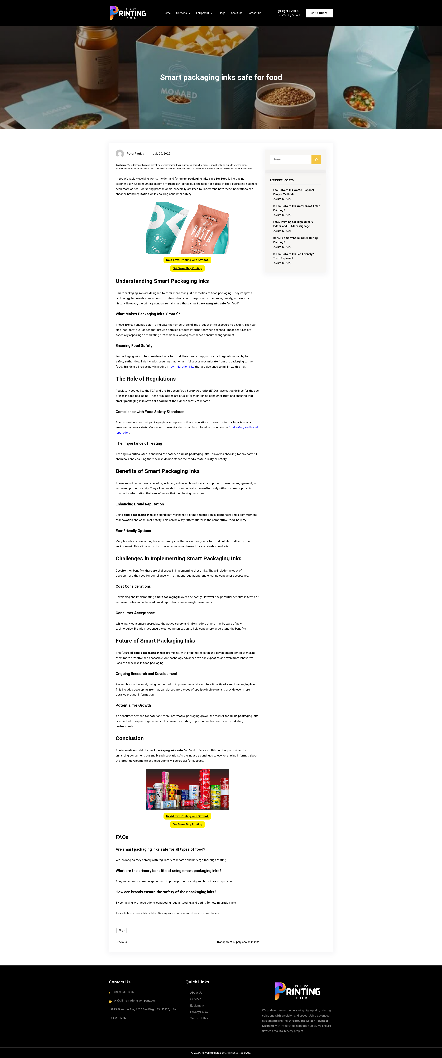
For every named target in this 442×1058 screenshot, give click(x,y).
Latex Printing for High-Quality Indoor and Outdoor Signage (293, 224)
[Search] (316, 159)
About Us (196, 992)
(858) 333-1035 (288, 11)
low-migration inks (182, 366)
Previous (121, 942)
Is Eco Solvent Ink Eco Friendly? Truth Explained (293, 256)
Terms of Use (199, 1018)
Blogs (122, 930)
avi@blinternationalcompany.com (135, 1000)
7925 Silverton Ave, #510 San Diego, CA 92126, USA (143, 1009)
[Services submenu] (189, 13)
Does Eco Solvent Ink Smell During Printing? (295, 240)
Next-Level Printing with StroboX (187, 259)
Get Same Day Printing (187, 268)
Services (195, 999)
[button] (187, 260)
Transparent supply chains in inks (238, 942)
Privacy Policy (199, 1012)
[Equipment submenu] (211, 13)
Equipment (197, 1005)
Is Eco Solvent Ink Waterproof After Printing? (296, 208)
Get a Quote (319, 13)
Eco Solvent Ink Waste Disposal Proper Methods (293, 192)
